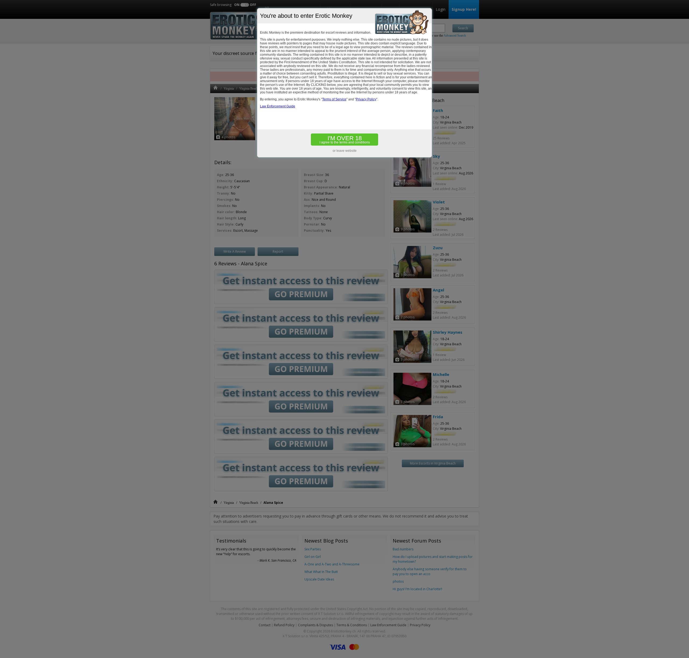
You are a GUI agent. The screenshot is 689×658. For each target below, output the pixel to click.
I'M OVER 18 (344, 139)
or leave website (345, 151)
